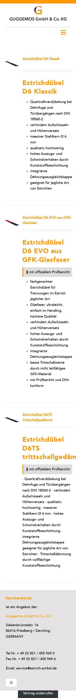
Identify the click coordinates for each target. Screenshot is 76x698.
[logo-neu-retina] (38, 5)
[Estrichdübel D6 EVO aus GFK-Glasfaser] (12, 218)
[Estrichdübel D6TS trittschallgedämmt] (12, 415)
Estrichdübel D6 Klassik (40, 59)
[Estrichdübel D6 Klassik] (12, 59)
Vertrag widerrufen (38, 693)
